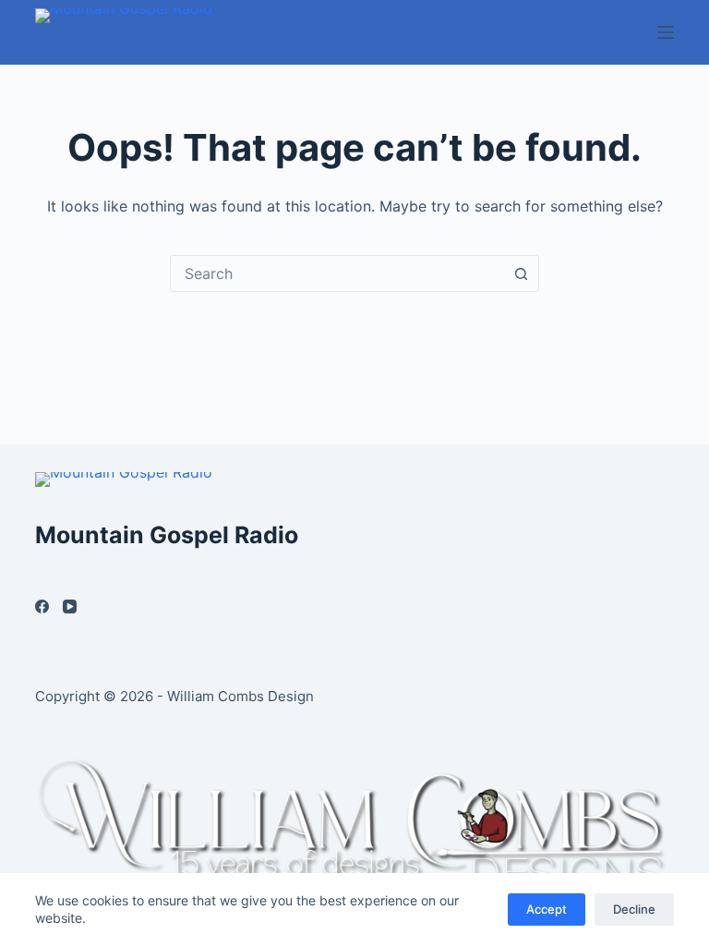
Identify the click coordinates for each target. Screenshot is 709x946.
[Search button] (520, 273)
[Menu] (665, 32)
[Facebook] (42, 606)
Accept (546, 909)
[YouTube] (70, 606)
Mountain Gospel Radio (166, 535)
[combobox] (337, 273)
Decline (634, 909)
